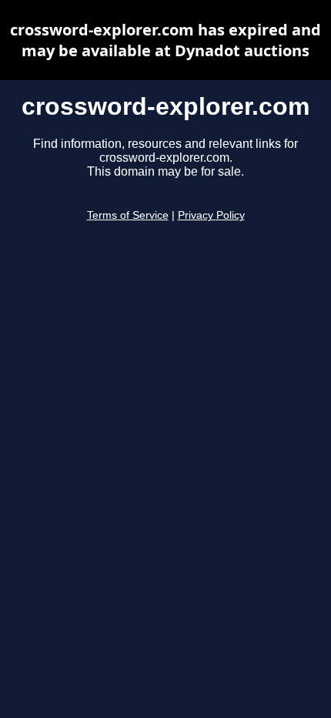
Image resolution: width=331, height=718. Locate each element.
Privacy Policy (211, 215)
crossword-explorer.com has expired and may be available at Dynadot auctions (165, 40)
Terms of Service (128, 215)
